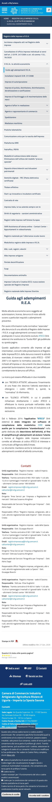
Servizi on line (36, 676)
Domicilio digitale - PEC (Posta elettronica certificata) (21, 179)
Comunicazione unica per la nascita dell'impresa (24, 136)
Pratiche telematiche (12, 129)
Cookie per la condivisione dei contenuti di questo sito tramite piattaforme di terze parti (24, 782)
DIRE (40, 425)
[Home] (27, 11)
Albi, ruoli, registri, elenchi (15, 249)
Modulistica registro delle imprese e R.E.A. (22, 242)
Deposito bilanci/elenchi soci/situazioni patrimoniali (20, 170)
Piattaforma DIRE (11, 142)
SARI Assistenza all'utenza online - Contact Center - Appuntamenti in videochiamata (26, 228)
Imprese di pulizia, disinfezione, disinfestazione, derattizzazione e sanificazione (25, 89)
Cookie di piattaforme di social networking (20, 759)
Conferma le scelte (10, 794)
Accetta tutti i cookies (39, 795)
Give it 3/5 (7, 655)
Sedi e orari (13, 668)
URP (29, 668)
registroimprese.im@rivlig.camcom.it (23, 487)
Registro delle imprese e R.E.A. (25, 18)
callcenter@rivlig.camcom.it (13, 489)
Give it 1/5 (3, 655)
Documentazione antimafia (15, 275)
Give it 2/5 (5, 655)
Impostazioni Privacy (26, 726)
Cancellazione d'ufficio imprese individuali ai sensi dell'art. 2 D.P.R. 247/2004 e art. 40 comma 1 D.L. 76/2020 (25, 54)
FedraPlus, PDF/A (11, 149)
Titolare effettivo (11, 187)
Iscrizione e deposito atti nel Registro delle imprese (22, 44)
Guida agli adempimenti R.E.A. (18, 69)
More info (11, 755)
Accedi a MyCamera (10, 3)
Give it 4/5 (9, 655)
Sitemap (17, 676)
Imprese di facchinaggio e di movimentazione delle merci (26, 98)
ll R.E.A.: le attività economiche (21, 21)
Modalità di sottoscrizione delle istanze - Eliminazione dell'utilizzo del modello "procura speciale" (23, 159)
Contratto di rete (11, 200)
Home (6, 18)
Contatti (43, 668)
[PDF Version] (17, 641)
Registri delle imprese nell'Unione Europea (22, 219)
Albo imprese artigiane (13, 255)
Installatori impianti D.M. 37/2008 (19, 75)
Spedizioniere (10, 117)
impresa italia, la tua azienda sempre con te (22, 206)
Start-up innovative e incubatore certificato (22, 193)
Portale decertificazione (14, 262)
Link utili (27, 684)
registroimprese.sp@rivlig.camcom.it (23, 541)
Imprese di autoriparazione (16, 81)
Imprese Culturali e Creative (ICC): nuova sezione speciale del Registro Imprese (24, 283)
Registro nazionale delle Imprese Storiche (21, 291)
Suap (6, 268)
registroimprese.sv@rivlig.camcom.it (23, 595)
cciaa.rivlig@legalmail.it (15, 726)
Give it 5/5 (11, 655)
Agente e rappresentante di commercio (21, 111)
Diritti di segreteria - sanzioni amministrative (23, 213)
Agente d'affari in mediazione (17, 105)
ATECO (42, 335)
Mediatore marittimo (13, 123)
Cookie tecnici (9, 771)
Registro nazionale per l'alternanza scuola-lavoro (24, 235)
